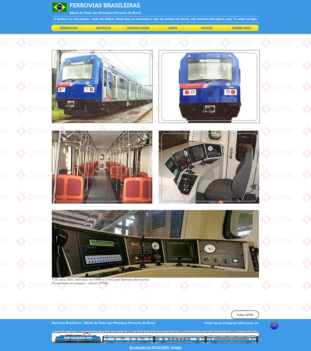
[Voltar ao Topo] (274, 325)
